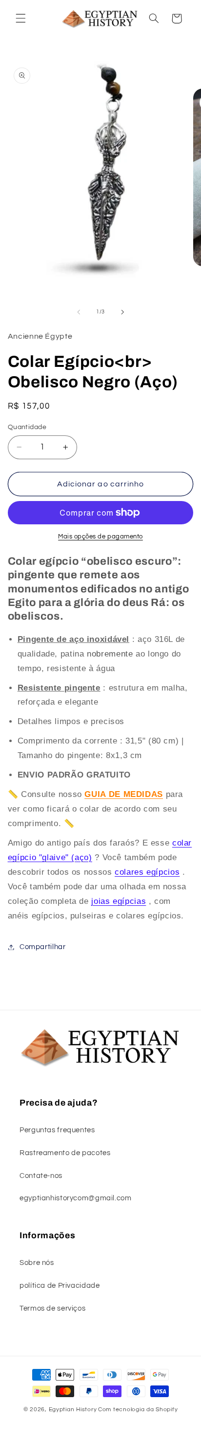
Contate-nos (41, 1175)
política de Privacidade (60, 1285)
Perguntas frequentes (57, 1130)
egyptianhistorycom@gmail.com (76, 1198)
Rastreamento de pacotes (65, 1153)
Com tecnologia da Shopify (138, 1409)
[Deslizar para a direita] (122, 312)
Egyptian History (73, 1409)
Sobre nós (37, 1262)
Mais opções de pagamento (100, 537)
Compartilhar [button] (43, 947)
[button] (20, 18)
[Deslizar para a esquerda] (78, 312)
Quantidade (27, 427)
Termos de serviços (52, 1308)
